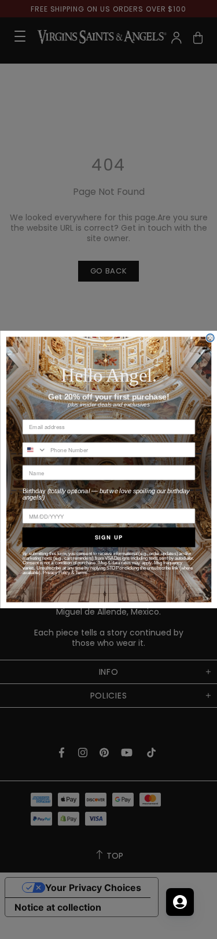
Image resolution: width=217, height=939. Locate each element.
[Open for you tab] (180, 902)
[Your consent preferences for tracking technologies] (197, 919)
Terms (81, 572)
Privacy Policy (56, 572)
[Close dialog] (210, 338)
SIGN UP (108, 537)
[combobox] (34, 450)
